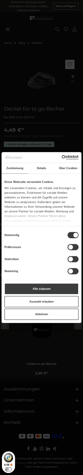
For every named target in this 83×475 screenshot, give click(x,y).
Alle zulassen (42, 288)
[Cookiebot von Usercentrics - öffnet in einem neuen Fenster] (62, 157)
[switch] (73, 247)
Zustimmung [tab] (15, 168)
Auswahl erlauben (41, 301)
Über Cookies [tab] (68, 168)
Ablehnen (41, 314)
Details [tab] (41, 168)
